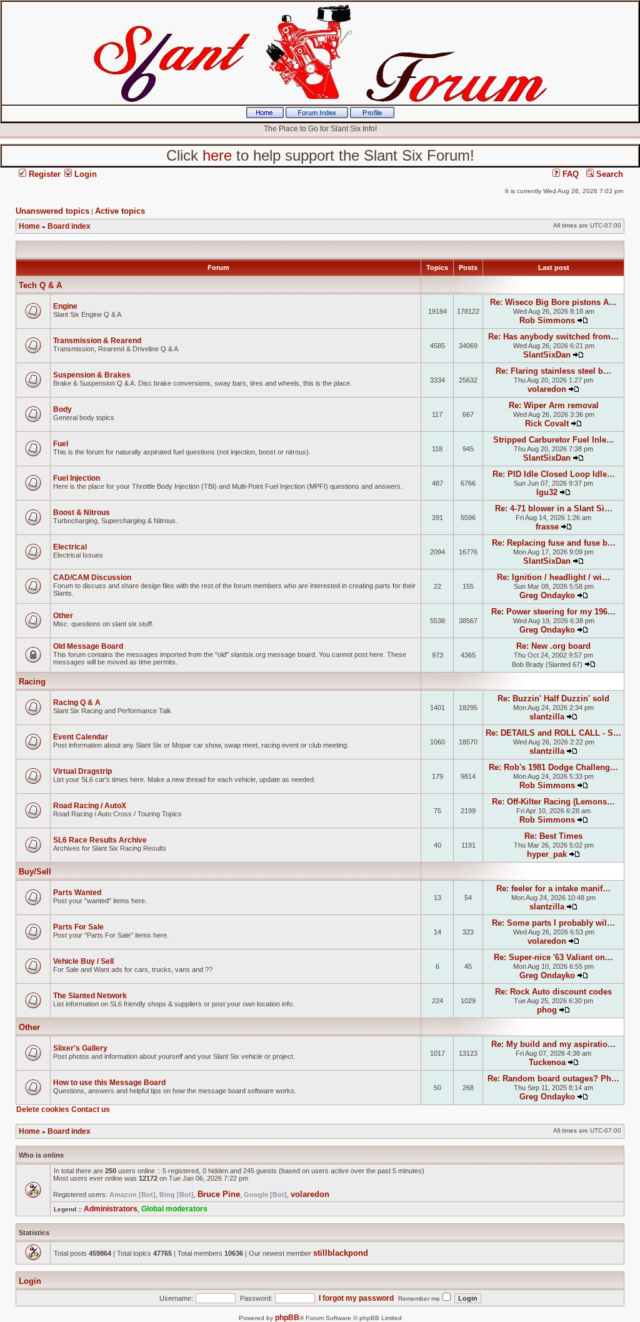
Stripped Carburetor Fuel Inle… (553, 439)
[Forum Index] (317, 115)
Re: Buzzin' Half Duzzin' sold (553, 698)
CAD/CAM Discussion (92, 577)
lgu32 (547, 492)
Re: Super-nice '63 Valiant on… (553, 957)
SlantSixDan (547, 354)
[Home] (265, 115)
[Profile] (372, 115)
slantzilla (546, 716)
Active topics (120, 211)
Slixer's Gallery (80, 1048)
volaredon (547, 389)
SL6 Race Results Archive (100, 840)
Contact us (90, 1109)
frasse (547, 526)
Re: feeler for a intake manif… (553, 888)
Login (84, 174)
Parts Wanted (77, 892)
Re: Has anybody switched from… (553, 336)
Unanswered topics (52, 211)
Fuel (60, 443)
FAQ (569, 174)
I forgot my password (356, 1298)
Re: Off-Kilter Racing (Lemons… (553, 801)
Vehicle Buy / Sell (83, 961)
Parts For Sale (78, 927)
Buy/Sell (35, 871)
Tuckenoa (547, 1062)
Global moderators (174, 1208)
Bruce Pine (219, 1194)
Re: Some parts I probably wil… (553, 923)
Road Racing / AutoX (89, 805)
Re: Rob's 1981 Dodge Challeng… (553, 767)
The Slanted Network (90, 995)
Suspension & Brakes (92, 375)
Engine (65, 306)
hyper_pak (547, 854)
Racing (32, 681)
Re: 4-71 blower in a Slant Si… (553, 508)
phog (547, 1009)
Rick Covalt (547, 423)
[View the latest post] (582, 320)
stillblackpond (340, 1253)
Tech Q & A (40, 285)
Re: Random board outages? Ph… (553, 1078)
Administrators (111, 1208)
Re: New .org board (553, 646)
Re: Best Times (553, 836)
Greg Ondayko (547, 595)
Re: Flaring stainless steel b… (553, 371)
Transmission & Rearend (97, 340)
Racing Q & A (77, 702)
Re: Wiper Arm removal (554, 405)
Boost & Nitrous (81, 512)
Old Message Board (88, 646)
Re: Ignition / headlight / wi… (553, 577)
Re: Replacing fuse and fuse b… (554, 543)
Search (608, 174)
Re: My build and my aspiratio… (553, 1044)
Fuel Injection (76, 478)
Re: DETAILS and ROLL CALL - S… (553, 733)
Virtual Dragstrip (82, 771)
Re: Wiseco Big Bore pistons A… (553, 302)
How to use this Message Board (109, 1082)
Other (63, 615)
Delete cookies (42, 1109)
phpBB (287, 1317)
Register (43, 174)
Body (62, 409)
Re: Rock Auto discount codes (553, 991)
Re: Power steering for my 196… (553, 611)
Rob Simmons (547, 320)
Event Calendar (80, 737)
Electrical (70, 547)
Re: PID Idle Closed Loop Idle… (553, 474)
